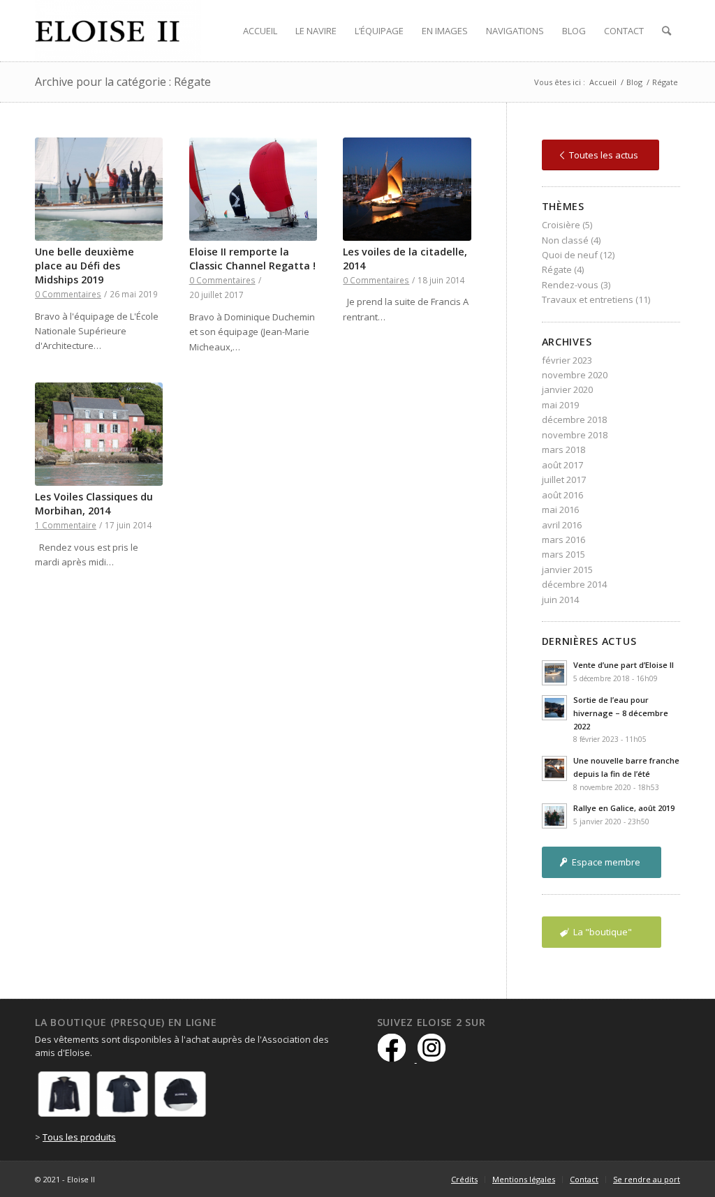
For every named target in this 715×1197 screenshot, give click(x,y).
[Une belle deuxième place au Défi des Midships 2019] (99, 189)
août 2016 (562, 495)
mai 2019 (560, 405)
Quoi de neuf (570, 254)
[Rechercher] (666, 30)
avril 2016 (562, 525)
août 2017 (562, 465)
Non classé (565, 240)
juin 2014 (560, 599)
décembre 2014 (574, 584)
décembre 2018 (574, 419)
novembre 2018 (574, 435)
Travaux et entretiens (587, 299)
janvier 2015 (567, 569)
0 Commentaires (68, 293)
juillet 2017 (564, 479)
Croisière (561, 224)
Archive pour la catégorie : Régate (123, 81)
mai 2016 (560, 509)
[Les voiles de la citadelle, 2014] (407, 189)
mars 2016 (563, 539)
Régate (557, 269)
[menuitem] (260, 30)
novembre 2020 (574, 375)
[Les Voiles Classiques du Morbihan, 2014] (99, 434)
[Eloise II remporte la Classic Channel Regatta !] (253, 189)
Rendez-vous (570, 284)
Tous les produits (79, 1137)
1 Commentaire (65, 524)
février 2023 (567, 360)
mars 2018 (563, 449)
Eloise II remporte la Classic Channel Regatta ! (252, 258)
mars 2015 (563, 554)
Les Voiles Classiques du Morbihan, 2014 (94, 503)
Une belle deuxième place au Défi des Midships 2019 (84, 265)
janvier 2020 (567, 389)
